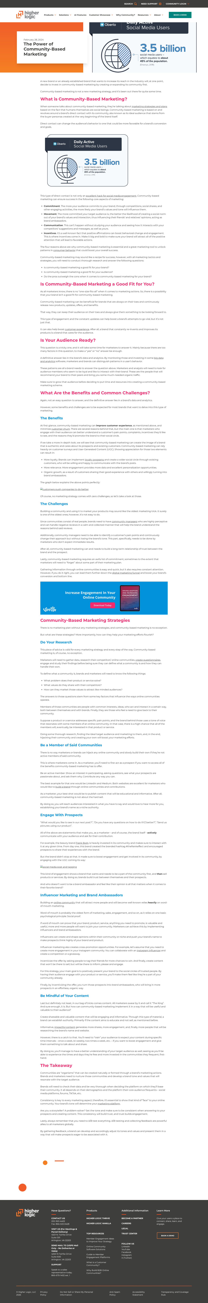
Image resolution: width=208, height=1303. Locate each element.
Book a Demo (180, 15)
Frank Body (82, 843)
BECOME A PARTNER (132, 1218)
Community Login (176, 4)
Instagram (127, 1255)
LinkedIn (126, 1246)
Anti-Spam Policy (115, 1293)
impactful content (64, 1027)
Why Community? (125, 15)
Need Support (149, 4)
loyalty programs (94, 459)
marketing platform (109, 1103)
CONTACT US (58, 1218)
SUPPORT (56, 1264)
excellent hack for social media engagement (111, 195)
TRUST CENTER (129, 1233)
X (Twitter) (127, 1258)
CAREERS (126, 1223)
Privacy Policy (44, 1293)
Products (48, 15)
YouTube (126, 1249)
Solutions (64, 15)
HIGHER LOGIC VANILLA (98, 1223)
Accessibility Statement (138, 1293)
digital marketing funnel (126, 573)
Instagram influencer (149, 950)
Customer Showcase (99, 15)
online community (64, 902)
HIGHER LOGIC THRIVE (98, 1218)
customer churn (61, 429)
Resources (143, 15)
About (157, 15)
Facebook (126, 1252)
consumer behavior (64, 250)
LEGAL (125, 1228)
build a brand (62, 786)
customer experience (77, 329)
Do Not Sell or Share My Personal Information (76, 1293)
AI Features (80, 15)
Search (128, 4)
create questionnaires (148, 660)
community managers (124, 521)
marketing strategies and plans (149, 106)
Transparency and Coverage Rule (174, 1293)
